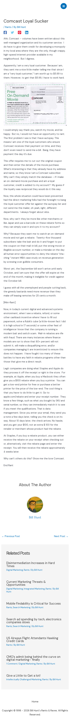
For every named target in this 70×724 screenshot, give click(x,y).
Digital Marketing (14, 570)
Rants (8, 27)
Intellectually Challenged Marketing (24, 679)
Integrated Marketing (34, 588)
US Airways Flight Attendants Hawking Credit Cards (32, 639)
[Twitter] (12, 32)
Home (35, 701)
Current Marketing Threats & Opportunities (26, 583)
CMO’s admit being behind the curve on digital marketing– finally (33, 658)
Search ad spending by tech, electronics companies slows (33, 620)
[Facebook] (5, 32)
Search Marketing (21, 607)
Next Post (61, 536)
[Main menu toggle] (64, 6)
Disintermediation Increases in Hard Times (30, 564)
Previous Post (11, 536)
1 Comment (11, 663)
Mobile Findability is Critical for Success (33, 604)
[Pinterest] (19, 32)
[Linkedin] (26, 32)
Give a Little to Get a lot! (23, 676)
